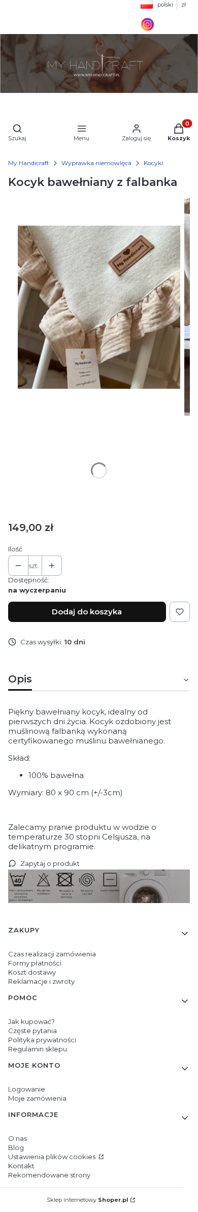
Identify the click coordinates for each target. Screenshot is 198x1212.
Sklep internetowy (87, 1199)
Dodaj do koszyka (87, 611)
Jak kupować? (31, 1021)
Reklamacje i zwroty (41, 981)
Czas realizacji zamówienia (52, 954)
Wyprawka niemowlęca (96, 163)
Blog (16, 1147)
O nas (17, 1138)
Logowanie (26, 1089)
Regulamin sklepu (37, 1049)
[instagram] (147, 29)
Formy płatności (34, 963)
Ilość (15, 549)
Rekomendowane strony (49, 1175)
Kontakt (21, 1166)
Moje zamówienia (37, 1098)
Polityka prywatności (42, 1040)
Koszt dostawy (32, 972)
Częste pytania (32, 1031)
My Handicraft (28, 163)
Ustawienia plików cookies (52, 1157)
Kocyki (153, 163)
